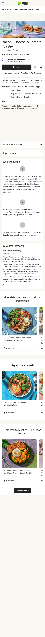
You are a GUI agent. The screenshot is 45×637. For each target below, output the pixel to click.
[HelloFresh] (22, 3)
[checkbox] (2, 54)
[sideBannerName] (22, 125)
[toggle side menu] (3, 3)
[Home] (3, 9)
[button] (22, 153)
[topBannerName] (22, 16)
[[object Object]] (35, 67)
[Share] (41, 67)
